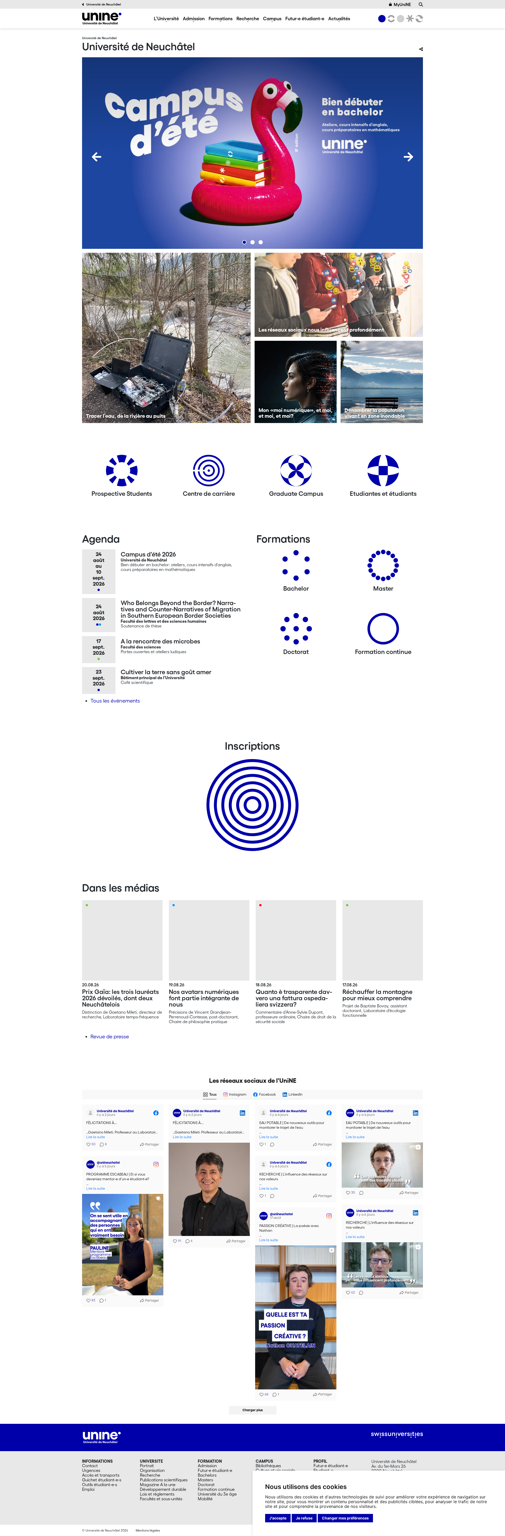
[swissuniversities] (397, 1435)
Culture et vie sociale (275, 1470)
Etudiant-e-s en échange (251, 796)
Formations (221, 18)
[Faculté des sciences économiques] (418, 18)
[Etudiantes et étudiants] (383, 473)
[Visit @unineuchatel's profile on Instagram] (91, 1164)
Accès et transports (100, 1475)
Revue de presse (109, 1036)
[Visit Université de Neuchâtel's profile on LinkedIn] (178, 1113)
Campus (272, 18)
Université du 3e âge (217, 1494)
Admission (194, 18)
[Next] (408, 157)
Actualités (339, 18)
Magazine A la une (157, 1484)
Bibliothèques (268, 1465)
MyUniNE (402, 4)
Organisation (152, 1470)
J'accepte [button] (277, 1518)
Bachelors (207, 1475)
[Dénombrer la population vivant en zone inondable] (382, 382)
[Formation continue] (383, 631)
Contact (90, 1465)
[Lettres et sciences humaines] (390, 18)
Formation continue (216, 1489)
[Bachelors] (296, 567)
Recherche (247, 18)
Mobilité (205, 1498)
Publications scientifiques (164, 1479)
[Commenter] (270, 1144)
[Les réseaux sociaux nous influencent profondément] (339, 295)
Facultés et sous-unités (161, 1498)
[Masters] (383, 567)
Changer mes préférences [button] (345, 1518)
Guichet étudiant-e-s (101, 1479)
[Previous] (96, 157)
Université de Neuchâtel (103, 4)
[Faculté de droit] (409, 18)
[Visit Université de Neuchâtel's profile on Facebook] (91, 1113)
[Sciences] (400, 18)
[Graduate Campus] (296, 473)
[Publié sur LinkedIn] (242, 1113)
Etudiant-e (323, 1470)
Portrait (147, 1465)
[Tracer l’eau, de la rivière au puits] (166, 338)
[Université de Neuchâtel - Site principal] (102, 1437)
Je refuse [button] (304, 1518)
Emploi (88, 1489)
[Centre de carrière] (209, 473)
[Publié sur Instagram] (156, 1164)
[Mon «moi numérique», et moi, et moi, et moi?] (296, 382)
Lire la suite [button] (95, 1137)
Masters (205, 1479)
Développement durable (163, 1489)
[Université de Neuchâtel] (102, 18)
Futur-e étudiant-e (304, 18)
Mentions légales (148, 1530)
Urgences (91, 1470)
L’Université (166, 18)
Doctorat (206, 1484)
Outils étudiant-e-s (99, 1484)
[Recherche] (421, 4)
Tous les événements (115, 701)
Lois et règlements (157, 1494)
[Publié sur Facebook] (156, 1113)
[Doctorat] (296, 631)
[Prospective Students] (122, 473)
